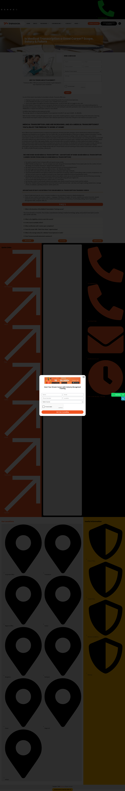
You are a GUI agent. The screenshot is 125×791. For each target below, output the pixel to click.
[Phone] (123, 398)
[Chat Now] (123, 395)
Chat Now (117, 395)
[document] (62, 395)
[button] (83, 377)
